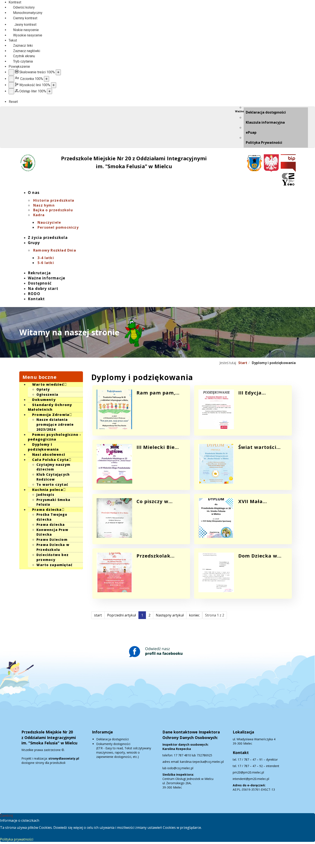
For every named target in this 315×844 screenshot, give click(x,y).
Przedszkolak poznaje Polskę (155, 556)
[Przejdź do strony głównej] (27, 162)
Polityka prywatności (16, 839)
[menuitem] (276, 112)
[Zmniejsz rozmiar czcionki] (11, 79)
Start (242, 362)
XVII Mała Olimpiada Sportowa (251, 501)
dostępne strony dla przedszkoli (50, 760)
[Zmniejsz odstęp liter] (11, 91)
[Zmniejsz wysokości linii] (11, 85)
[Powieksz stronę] (58, 72)
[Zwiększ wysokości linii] (53, 85)
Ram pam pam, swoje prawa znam (155, 393)
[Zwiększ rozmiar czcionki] (46, 79)
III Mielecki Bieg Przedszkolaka (157, 447)
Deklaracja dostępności (112, 739)
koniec (194, 615)
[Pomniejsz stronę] (11, 72)
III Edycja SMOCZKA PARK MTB (258, 393)
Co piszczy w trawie (152, 501)
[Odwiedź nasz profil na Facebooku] (157, 651)
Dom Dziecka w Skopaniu (257, 556)
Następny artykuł (170, 615)
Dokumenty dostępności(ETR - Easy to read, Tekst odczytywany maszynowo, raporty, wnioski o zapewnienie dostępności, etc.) (123, 750)
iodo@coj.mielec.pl (180, 768)
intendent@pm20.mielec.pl (251, 779)
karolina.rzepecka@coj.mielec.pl (202, 762)
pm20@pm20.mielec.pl (248, 772)
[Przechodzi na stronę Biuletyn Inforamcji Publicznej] (288, 163)
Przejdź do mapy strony (22, 110)
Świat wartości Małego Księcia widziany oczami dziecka (259, 447)
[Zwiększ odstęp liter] (49, 91)
